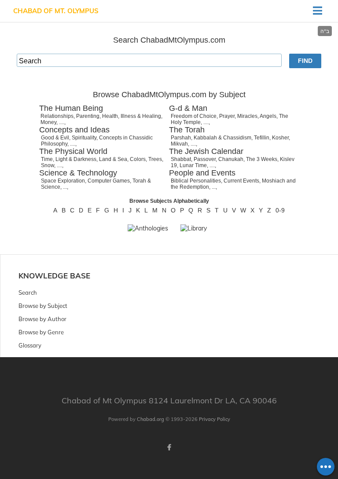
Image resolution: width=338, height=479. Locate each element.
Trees (155, 159)
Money (48, 122)
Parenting (87, 116)
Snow (47, 165)
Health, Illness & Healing (131, 116)
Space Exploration (63, 181)
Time (47, 159)
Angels (268, 116)
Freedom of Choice (194, 116)
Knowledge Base (54, 275)
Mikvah (179, 144)
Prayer (227, 116)
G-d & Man (188, 108)
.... (61, 122)
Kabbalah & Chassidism (222, 138)
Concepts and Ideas (74, 129)
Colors (138, 159)
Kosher (280, 138)
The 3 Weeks (261, 159)
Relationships (56, 116)
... (65, 187)
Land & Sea (113, 159)
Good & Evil (55, 138)
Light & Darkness (75, 159)
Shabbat (181, 159)
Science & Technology (78, 172)
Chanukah (230, 159)
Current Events (241, 181)
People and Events (202, 172)
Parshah (181, 138)
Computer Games (109, 181)
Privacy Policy (214, 419)
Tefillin (261, 138)
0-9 (280, 210)
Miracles (247, 116)
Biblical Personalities (196, 181)
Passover (205, 159)
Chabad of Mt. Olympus (56, 11)
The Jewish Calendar (206, 151)
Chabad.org (150, 419)
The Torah (187, 129)
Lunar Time (193, 165)
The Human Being (71, 108)
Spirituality (84, 138)
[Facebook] (169, 447)
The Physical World (73, 151)
